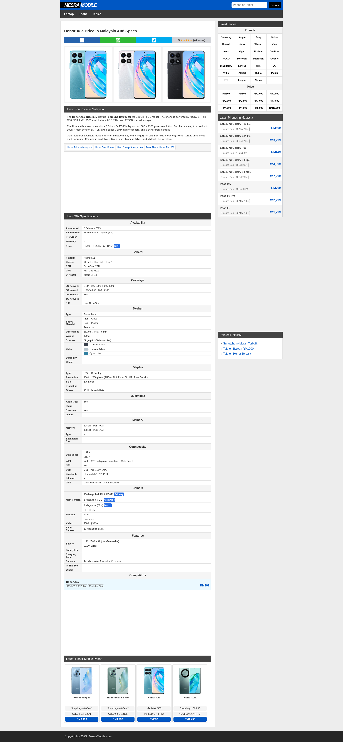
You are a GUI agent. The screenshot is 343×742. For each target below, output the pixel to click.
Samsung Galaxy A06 (233, 147)
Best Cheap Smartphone (130, 147)
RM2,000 (226, 100)
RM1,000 (258, 93)
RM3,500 (274, 100)
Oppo (242, 51)
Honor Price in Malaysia (79, 147)
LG (274, 65)
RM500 (226, 93)
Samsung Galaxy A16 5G (235, 124)
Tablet (96, 14)
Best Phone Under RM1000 (160, 147)
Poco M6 (225, 184)
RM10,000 (274, 108)
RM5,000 (258, 108)
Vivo (274, 44)
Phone (83, 14)
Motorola (242, 58)
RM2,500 (242, 100)
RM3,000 (258, 100)
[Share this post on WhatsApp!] (118, 42)
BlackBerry (226, 65)
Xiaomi (258, 44)
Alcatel (242, 73)
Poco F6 (225, 208)
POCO (226, 58)
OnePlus (274, 51)
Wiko (226, 73)
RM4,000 (226, 108)
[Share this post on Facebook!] (82, 42)
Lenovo (242, 65)
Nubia (258, 73)
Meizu (274, 73)
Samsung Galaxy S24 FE (235, 135)
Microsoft (258, 58)
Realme (258, 51)
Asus (226, 51)
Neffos (258, 80)
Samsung (226, 37)
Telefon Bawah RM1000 (238, 348)
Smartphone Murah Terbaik (240, 343)
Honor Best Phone (104, 147)
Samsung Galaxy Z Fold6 (235, 172)
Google (274, 58)
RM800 (242, 93)
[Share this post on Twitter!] (154, 42)
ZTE (226, 80)
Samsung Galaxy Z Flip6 (235, 160)
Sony (258, 37)
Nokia (274, 37)
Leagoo (242, 80)
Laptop (69, 14)
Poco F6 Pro (227, 195)
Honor (242, 44)
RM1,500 (274, 93)
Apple (242, 37)
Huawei (226, 44)
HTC (258, 65)
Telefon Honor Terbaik (237, 353)
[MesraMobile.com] (82, 7)
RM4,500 (242, 108)
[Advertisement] (138, 182)
